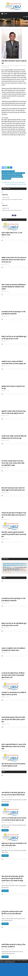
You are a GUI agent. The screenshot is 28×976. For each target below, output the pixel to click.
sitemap (19, 960)
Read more (5, 804)
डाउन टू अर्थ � (5, 206)
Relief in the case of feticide (8, 176)
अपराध (3, 772)
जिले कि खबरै (4, 67)
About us (2, 960)
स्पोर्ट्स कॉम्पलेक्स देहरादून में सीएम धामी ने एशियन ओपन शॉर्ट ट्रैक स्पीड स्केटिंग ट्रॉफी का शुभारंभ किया (13, 719)
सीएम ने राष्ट (4, 195)
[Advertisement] (14, 151)
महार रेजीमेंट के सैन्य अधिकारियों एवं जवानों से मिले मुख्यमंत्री (13, 182)
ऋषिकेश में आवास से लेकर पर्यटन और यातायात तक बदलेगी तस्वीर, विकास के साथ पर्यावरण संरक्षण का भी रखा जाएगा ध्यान (14, 260)
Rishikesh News (19, 176)
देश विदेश (4, 578)
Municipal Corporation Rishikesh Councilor (12, 175)
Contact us (14, 960)
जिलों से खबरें (4, 219)
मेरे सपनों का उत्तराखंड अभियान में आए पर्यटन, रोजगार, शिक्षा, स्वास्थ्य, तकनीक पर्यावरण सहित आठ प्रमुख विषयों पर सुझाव (13, 463)
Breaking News (20, 65)
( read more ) (8, 572)
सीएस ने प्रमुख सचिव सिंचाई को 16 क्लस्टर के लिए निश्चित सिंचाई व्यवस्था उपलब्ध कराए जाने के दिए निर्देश (14, 746)
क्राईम (25, 65)
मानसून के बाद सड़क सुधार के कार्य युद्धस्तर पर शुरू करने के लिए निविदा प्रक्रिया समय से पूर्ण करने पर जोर (14, 515)
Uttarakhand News (6, 178)
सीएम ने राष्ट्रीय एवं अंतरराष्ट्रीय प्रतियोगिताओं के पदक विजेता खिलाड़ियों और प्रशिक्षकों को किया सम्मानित (14, 287)
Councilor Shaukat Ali (7, 173)
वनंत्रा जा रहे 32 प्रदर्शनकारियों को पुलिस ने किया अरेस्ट (16, 184)
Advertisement (8, 960)
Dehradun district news (19, 173)
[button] (24, 16)
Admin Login (24, 960)
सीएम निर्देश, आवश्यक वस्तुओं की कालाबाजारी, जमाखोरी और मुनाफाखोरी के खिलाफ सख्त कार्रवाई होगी (14, 534)
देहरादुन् (8, 67)
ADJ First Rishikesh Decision (8, 171)
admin (13, 65)
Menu (5, 13)
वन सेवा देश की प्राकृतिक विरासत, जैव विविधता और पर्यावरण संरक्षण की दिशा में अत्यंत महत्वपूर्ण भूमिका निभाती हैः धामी (13, 675)
